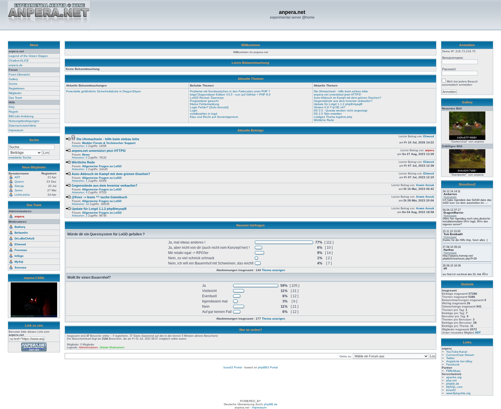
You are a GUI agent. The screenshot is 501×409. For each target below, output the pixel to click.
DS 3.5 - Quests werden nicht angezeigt (340, 110)
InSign (18, 255)
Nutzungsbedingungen (24, 120)
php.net (451, 380)
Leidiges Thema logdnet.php (333, 116)
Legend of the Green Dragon (28, 55)
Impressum (16, 130)
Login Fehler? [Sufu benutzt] (209, 107)
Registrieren (17, 88)
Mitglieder (15, 93)
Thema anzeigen (273, 270)
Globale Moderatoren (111, 347)
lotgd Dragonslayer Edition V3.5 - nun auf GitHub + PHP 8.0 (230, 94)
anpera (19, 216)
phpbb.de (452, 383)
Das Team (15, 97)
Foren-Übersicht (19, 74)
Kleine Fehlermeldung (204, 104)
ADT (478, 332)
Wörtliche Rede (324, 120)
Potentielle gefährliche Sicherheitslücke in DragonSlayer (103, 91)
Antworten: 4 (79, 192)
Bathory (20, 226)
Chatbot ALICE (19, 60)
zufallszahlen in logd (203, 113)
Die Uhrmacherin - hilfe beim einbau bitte (341, 91)
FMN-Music (453, 370)
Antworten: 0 (79, 157)
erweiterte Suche (20, 157)
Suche (13, 83)
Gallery (13, 79)
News (86, 154)
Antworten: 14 (80, 204)
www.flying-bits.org (458, 393)
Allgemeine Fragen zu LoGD (101, 166)
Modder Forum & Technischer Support (108, 143)
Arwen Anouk (425, 185)
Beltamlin (21, 232)
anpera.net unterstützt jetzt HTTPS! (337, 94)
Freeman (20, 250)
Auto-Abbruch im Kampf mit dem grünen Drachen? (347, 97)
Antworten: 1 (79, 180)
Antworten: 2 (79, 146)
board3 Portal (233, 367)
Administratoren (88, 347)
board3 (451, 390)
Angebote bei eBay (459, 361)
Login (193, 110)
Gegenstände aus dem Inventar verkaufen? (343, 100)
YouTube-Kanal (456, 351)
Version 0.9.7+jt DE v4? (329, 107)
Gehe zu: (346, 356)
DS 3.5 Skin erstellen (328, 113)
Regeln (13, 111)
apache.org (454, 377)
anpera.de (16, 65)
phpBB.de (270, 404)
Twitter (450, 358)
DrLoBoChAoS (24, 238)
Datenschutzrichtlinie (22, 125)
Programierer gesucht (204, 100)
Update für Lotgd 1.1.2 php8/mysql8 (338, 104)
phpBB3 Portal (268, 367)
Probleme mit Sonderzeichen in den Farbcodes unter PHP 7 (230, 91)
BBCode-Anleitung (21, 116)
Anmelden (467, 45)
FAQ (11, 107)
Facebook (453, 364)
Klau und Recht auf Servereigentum (214, 116)
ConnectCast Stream (460, 354)
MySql (18, 261)
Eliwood (20, 244)
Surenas (20, 267)
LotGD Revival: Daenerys (207, 97)
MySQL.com (454, 386)
